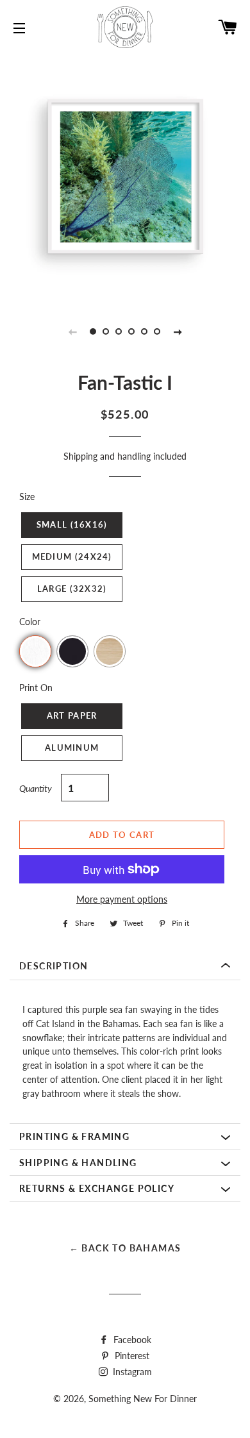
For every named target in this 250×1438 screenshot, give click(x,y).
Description (53, 965)
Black (72, 651)
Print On (36, 687)
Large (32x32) (72, 588)
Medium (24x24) (72, 556)
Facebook (131, 1339)
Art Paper (72, 715)
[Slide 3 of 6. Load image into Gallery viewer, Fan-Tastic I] (118, 331)
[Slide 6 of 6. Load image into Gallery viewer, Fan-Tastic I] (157, 331)
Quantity (35, 788)
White (35, 651)
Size (27, 496)
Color (29, 621)
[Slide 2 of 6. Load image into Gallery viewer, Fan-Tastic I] (105, 331)
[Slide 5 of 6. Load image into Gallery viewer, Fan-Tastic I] (144, 331)
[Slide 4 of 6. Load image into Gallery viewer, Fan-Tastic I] (131, 331)
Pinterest (130, 1355)
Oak (110, 651)
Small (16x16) (72, 524)
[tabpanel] (125, 176)
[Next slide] (177, 331)
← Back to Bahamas (125, 1247)
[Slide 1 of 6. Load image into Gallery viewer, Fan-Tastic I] (93, 331)
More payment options (121, 899)
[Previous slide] (72, 331)
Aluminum (72, 747)
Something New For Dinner (142, 1398)
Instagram (131, 1371)
